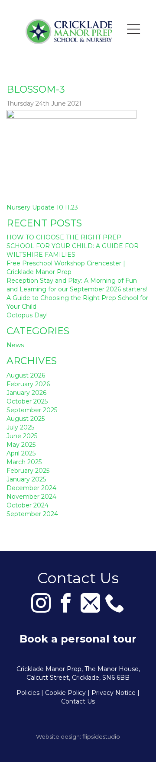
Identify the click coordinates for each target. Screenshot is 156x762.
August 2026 (25, 375)
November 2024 (31, 496)
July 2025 (20, 427)
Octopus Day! (27, 315)
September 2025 (31, 410)
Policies (27, 693)
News (15, 345)
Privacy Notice (113, 693)
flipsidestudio (101, 736)
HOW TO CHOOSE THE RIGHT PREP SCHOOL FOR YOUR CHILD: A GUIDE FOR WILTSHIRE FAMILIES (72, 245)
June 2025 (21, 436)
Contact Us (78, 701)
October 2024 (27, 505)
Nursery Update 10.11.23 (42, 207)
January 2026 (26, 393)
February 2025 (27, 471)
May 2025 (21, 445)
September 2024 (32, 514)
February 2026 (28, 384)
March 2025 (24, 462)
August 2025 (25, 419)
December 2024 (31, 488)
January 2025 (26, 479)
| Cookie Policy (63, 693)
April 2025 (21, 453)
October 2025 (27, 401)
